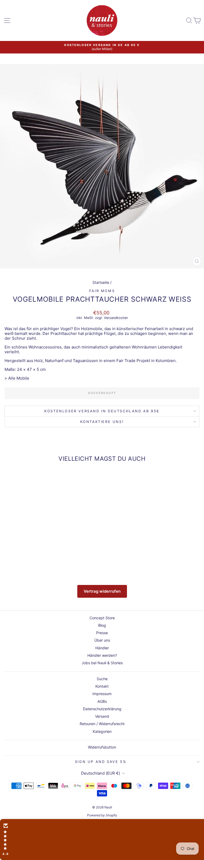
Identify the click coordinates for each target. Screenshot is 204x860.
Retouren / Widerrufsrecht (102, 723)
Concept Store (102, 618)
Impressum (102, 693)
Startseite (100, 282)
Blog (102, 625)
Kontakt (102, 686)
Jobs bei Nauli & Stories (102, 662)
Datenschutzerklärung (102, 709)
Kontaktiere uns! (102, 421)
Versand (102, 716)
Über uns (102, 640)
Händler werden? (102, 655)
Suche (102, 678)
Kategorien (102, 731)
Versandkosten (116, 318)
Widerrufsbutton (102, 747)
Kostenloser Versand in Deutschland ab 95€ (102, 411)
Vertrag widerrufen (102, 591)
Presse (102, 632)
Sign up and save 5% (100, 761)
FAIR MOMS (102, 291)
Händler (102, 648)
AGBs (102, 701)
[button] (102, 839)
